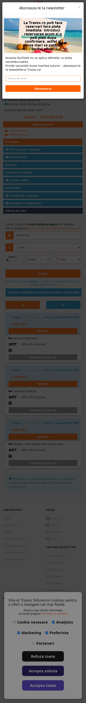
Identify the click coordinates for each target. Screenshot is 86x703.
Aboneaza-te (43, 88)
